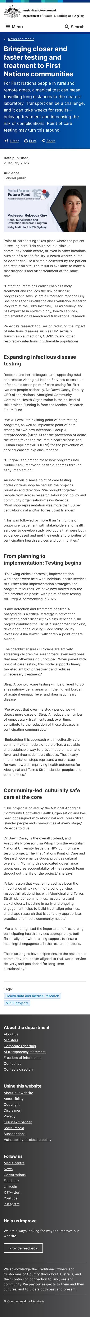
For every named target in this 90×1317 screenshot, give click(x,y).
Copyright (12, 1104)
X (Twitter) (12, 1192)
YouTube (10, 1198)
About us (11, 1034)
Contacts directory (19, 1069)
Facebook (11, 1181)
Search (78, 26)
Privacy (9, 1116)
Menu (17, 26)
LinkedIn (10, 1186)
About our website (18, 1093)
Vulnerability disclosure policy (27, 1140)
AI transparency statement (25, 1052)
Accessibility (14, 1099)
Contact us (12, 1063)
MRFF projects (17, 1003)
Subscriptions (14, 1134)
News (8, 1169)
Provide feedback (23, 1248)
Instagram (11, 1204)
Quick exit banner (18, 1122)
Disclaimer (12, 1110)
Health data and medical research (32, 996)
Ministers (11, 1040)
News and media (21, 39)
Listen (14, 141)
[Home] (45, 11)
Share (50, 141)
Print (32, 141)
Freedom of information (22, 1058)
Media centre (14, 1163)
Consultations (15, 1175)
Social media (14, 1128)
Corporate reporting (20, 1046)
